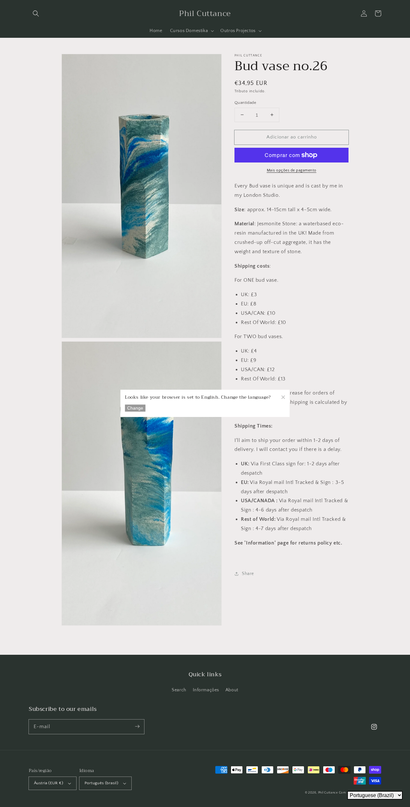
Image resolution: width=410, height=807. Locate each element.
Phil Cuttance (328, 793)
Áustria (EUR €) (48, 783)
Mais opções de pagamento (291, 170)
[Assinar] (137, 727)
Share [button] (248, 573)
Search (179, 690)
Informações (206, 690)
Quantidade (245, 102)
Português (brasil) (101, 783)
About (232, 690)
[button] (36, 13)
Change (135, 408)
